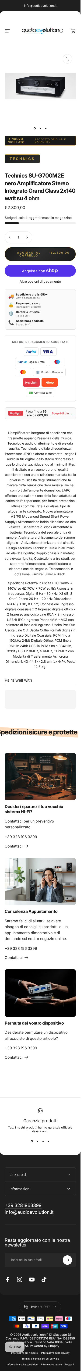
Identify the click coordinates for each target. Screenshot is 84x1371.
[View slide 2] (37, 1141)
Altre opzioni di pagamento (40, 281)
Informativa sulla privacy (55, 1352)
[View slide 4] (49, 1141)
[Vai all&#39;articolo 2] (40, 128)
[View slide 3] (43, 1141)
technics (22, 159)
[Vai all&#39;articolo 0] (35, 128)
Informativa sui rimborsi (24, 1352)
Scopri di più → (62, 413)
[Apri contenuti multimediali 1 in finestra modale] (67, 59)
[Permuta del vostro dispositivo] (40, 993)
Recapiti (69, 1364)
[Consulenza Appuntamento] (40, 881)
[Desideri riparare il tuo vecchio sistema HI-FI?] (40, 776)
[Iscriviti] (67, 1260)
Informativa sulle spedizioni (22, 1364)
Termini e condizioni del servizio (40, 1358)
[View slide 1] (32, 1141)
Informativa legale (51, 1364)
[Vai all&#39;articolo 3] (46, 128)
